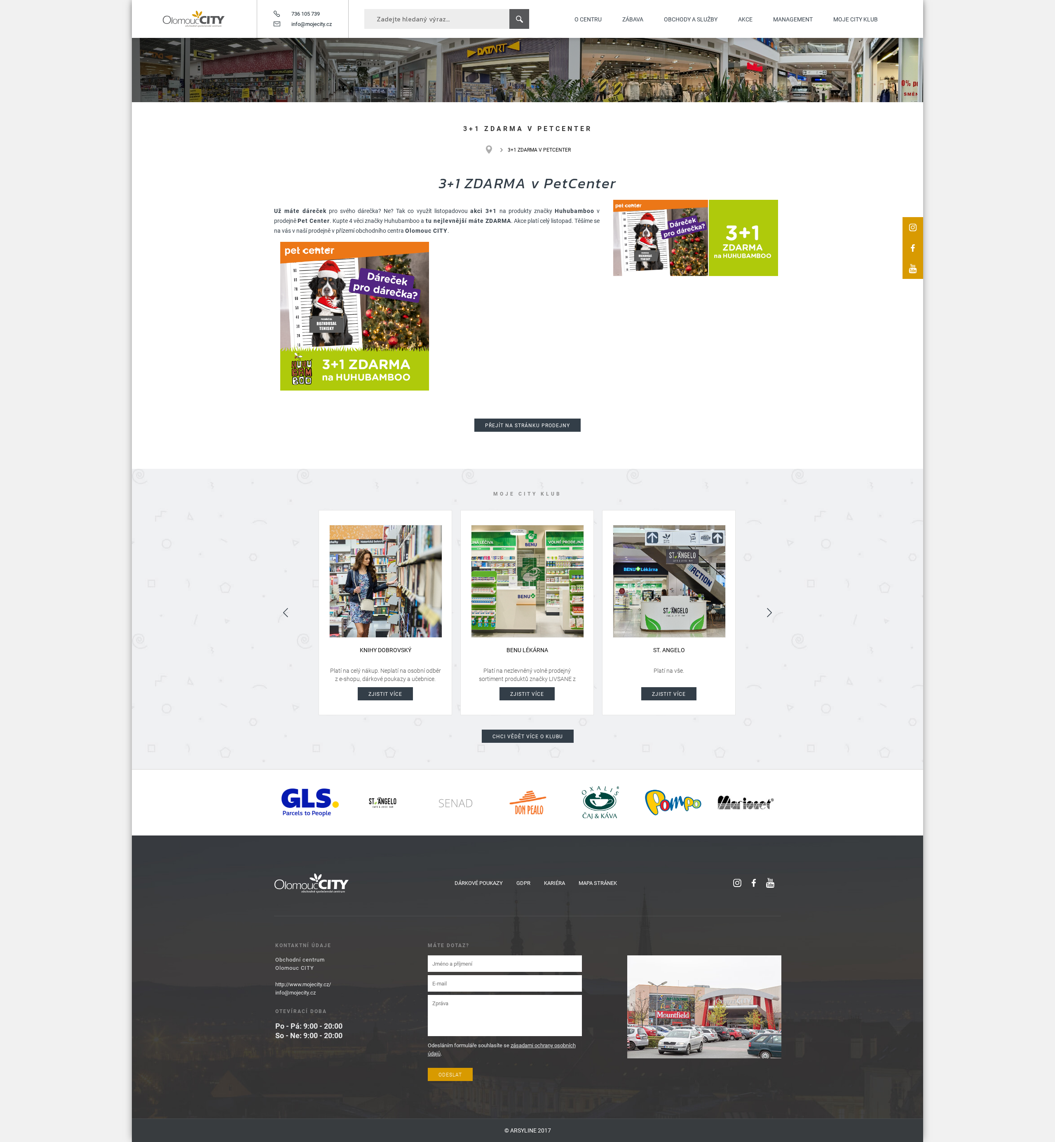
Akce (745, 19)
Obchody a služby (690, 19)
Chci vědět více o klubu (527, 736)
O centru (588, 19)
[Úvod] (493, 149)
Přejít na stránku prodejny (527, 425)
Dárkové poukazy (479, 883)
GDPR (523, 883)
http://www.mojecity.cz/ (303, 984)
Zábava (632, 19)
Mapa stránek (598, 883)
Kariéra (554, 883)
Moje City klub (855, 19)
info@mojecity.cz (311, 24)
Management (793, 19)
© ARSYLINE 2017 (527, 1130)
